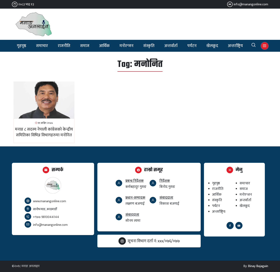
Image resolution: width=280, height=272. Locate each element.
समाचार (42, 45)
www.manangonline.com (49, 201)
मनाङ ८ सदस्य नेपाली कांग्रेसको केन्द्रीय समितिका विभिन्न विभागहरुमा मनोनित (44, 132)
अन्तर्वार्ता (171, 45)
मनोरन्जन (126, 45)
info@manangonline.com (250, 4)
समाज (84, 45)
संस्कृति (149, 45)
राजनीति (64, 45)
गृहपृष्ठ (21, 45)
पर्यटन (192, 45)
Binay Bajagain (258, 266)
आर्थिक (104, 45)
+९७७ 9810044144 (46, 217)
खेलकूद (212, 45)
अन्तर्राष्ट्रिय (235, 45)
